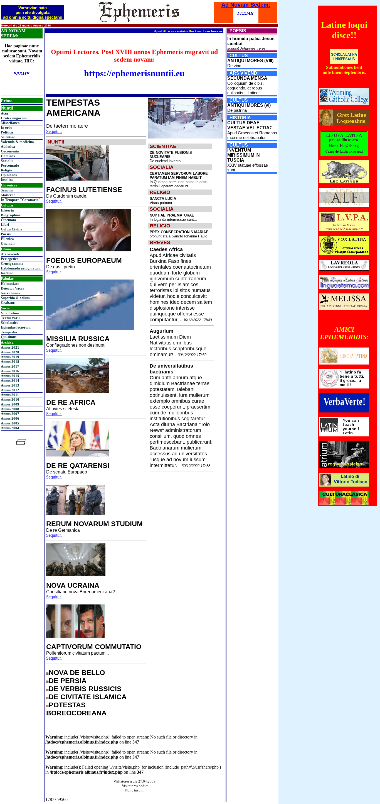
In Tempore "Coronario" (21, 200)
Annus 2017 (10, 366)
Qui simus (8, 337)
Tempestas (9, 332)
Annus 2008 (10, 409)
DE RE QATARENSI (77, 465)
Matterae (8, 195)
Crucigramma (12, 263)
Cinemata (8, 220)
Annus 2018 (10, 362)
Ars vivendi (10, 254)
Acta (4, 113)
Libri (5, 224)
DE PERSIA (68, 680)
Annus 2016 (10, 371)
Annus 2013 (10, 385)
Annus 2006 (10, 418)
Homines (8, 156)
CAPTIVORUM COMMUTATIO (93, 646)
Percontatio (10, 165)
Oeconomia (10, 151)
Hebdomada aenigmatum (21, 268)
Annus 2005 (10, 423)
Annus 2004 (10, 428)
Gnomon (7, 243)
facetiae (7, 273)
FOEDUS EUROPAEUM (84, 260)
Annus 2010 (10, 399)
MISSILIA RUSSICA (78, 339)
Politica (7, 132)
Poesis (6, 234)
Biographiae (11, 215)
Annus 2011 (10, 395)
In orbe (6, 127)
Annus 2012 (10, 390)
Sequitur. (54, 131)
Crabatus (8, 302)
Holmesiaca (10, 283)
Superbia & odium (15, 298)
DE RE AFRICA (70, 402)
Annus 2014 (10, 380)
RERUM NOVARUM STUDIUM (94, 524)
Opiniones (9, 175)
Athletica (8, 146)
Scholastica (10, 322)
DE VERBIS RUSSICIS (85, 689)
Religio (6, 170)
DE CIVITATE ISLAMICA (88, 697)
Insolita (7, 180)
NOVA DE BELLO (77, 672)
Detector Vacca (12, 288)
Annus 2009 (10, 404)
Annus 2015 (10, 376)
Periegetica (10, 259)
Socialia (7, 161)
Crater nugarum (14, 118)
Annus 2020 (10, 352)
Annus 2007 (10, 414)
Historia (7, 210)
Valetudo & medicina (17, 142)
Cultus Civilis (11, 229)
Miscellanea (10, 123)
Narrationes (10, 293)
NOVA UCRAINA (72, 585)
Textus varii (10, 318)
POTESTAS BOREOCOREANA (76, 709)
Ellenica (7, 239)
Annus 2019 (10, 357)
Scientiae (8, 137)
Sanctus (7, 190)
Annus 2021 (10, 347)
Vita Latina (10, 313)
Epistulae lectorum (16, 327)
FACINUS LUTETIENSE (84, 189)
